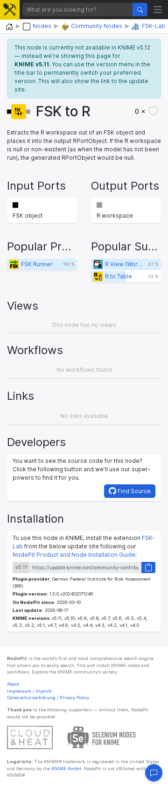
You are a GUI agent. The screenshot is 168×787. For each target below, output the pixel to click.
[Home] (9, 27)
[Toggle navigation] (158, 9)
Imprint (43, 691)
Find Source (133, 491)
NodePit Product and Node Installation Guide (74, 554)
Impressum (19, 691)
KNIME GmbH (65, 768)
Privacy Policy (74, 697)
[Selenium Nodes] (102, 737)
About (13, 684)
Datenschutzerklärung (31, 697)
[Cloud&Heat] (30, 737)
